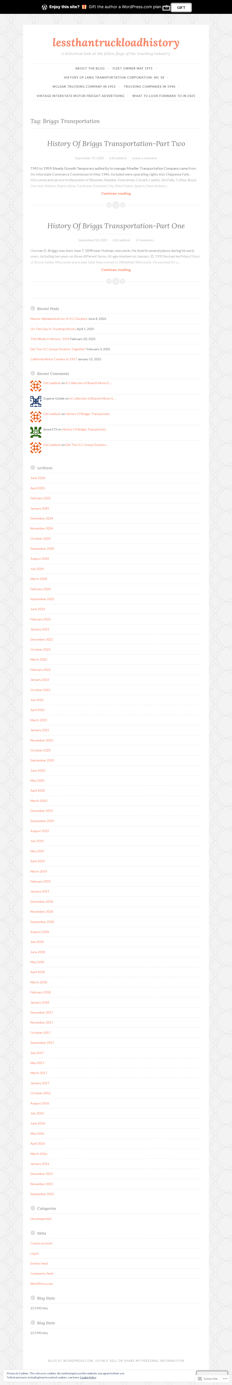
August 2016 (39, 1103)
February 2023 (40, 619)
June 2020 (37, 770)
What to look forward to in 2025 (164, 96)
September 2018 (42, 922)
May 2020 (37, 780)
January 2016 (39, 1164)
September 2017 (42, 1042)
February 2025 (40, 498)
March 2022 (38, 659)
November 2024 (41, 528)
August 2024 (39, 558)
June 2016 (37, 1123)
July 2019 (37, 841)
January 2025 (39, 508)
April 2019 (37, 861)
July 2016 (37, 1113)
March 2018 (38, 982)
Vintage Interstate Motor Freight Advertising (80, 96)
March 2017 (38, 1073)
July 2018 (37, 942)
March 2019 (38, 871)
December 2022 (41, 639)
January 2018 (39, 1002)
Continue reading (80, 193)
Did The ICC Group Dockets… (87, 445)
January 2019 (39, 891)
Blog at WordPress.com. (71, 1361)
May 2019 (37, 851)
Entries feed (39, 1263)
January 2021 (39, 730)
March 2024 (38, 579)
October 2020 (40, 750)
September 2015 (42, 1194)
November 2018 (41, 911)
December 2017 (41, 1012)
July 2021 (37, 700)
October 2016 (40, 1093)
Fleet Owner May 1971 (133, 68)
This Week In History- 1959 (50, 339)
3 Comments (145, 240)
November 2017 (41, 1022)
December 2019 (41, 811)
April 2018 (37, 972)
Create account (41, 1243)
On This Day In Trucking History (53, 329)
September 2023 (42, 599)
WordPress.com (41, 1284)
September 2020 (42, 760)
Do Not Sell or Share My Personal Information (139, 1361)
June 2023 (37, 609)
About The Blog (90, 68)
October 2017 (40, 1032)
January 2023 (39, 629)
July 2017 (37, 1053)
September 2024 (42, 548)
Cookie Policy (88, 1377)
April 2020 (37, 790)
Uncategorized (40, 1219)
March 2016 (38, 1154)
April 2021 (37, 710)
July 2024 (37, 569)
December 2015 (41, 1174)
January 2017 (39, 1083)
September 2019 (42, 821)
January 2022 (39, 679)
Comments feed (41, 1273)
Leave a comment (144, 158)
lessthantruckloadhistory (116, 42)
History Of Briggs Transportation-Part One (116, 225)
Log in (34, 1253)
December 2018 (41, 901)
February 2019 (40, 881)
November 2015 (41, 1184)
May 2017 (37, 1063)
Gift (181, 7)
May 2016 (37, 1133)
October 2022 (40, 649)
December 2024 (41, 518)
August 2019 (39, 831)
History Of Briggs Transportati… (88, 414)
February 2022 (40, 669)
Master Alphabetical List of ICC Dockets (58, 319)
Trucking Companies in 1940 (149, 86)
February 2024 (40, 589)
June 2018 (37, 952)
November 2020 (41, 740)
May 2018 (37, 962)
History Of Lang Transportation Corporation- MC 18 (114, 77)
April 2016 (37, 1143)
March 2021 (38, 720)
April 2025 (37, 488)
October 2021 (40, 690)
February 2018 (40, 992)
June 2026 (37, 478)
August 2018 (39, 932)
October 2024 (40, 538)
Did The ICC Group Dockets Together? (58, 349)
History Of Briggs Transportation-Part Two (116, 143)
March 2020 (38, 801)
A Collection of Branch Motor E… (89, 383)
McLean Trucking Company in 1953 (84, 86)
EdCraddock (118, 158)
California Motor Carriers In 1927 (53, 359)
